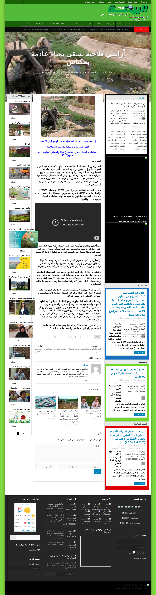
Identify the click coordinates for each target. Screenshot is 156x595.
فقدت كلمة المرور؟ (139, 558)
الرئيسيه (145, 92)
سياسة (127, 23)
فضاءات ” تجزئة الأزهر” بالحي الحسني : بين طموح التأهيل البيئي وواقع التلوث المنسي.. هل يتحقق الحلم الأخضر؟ (69, 416)
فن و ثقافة (110, 23)
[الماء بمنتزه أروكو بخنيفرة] (19, 130)
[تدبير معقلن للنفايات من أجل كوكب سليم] (23, 239)
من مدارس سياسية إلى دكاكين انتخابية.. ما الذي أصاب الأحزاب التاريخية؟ (128, 104)
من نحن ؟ (144, 2)
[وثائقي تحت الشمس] (19, 109)
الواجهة (138, 320)
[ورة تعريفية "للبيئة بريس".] (19, 194)
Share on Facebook (19, 118)
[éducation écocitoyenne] (19, 396)
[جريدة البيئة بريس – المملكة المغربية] (124, 13)
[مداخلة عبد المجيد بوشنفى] (19, 353)
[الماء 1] (19, 152)
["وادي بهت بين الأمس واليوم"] (19, 284)
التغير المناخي (73, 23)
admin (105, 72)
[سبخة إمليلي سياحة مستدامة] (19, 263)
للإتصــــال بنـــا (120, 2)
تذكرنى (131, 553)
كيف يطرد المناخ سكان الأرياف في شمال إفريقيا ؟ (55, 544)
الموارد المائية (40, 23)
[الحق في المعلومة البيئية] (19, 417)
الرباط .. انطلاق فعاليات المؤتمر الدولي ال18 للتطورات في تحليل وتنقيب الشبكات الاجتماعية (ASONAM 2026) (54, 29)
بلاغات (110, 2)
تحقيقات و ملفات (90, 2)
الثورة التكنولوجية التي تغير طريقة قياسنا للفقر (85, 348)
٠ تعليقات (126, 127)
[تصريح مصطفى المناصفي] (19, 374)
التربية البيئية (86, 23)
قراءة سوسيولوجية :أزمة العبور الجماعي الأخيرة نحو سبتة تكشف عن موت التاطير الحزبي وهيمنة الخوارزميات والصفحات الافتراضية (116, 138)
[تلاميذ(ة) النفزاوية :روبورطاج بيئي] (21, 331)
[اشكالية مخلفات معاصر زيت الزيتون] (22, 307)
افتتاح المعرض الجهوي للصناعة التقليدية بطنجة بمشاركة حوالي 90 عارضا (109, 29)
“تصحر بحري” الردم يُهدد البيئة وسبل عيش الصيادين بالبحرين (46, 413)
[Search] (13, 537)
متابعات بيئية (98, 23)
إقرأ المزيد (140, 352)
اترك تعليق (55, 72)
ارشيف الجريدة (34, 564)
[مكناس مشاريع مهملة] (19, 216)
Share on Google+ (28, 118)
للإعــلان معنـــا (133, 2)
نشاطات (101, 2)
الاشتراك (50, 574)
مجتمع (119, 23)
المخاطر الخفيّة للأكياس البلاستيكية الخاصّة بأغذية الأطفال (92, 413)
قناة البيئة (26, 23)
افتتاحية (142, 98)
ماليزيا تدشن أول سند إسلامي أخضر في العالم (50, 348)
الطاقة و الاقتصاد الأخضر (57, 23)
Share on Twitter (23, 118)
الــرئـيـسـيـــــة (139, 23)
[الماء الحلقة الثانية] (19, 173)
